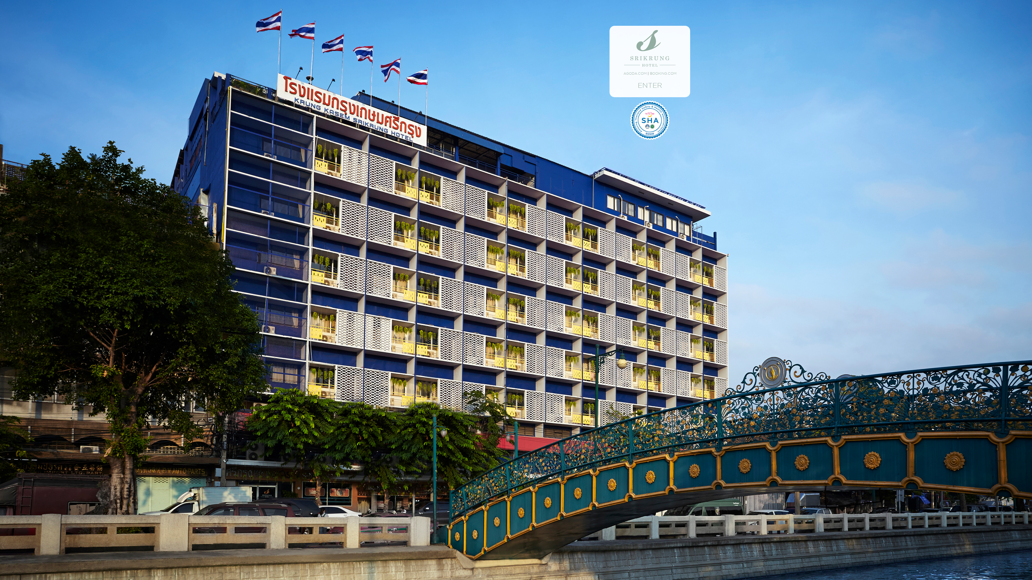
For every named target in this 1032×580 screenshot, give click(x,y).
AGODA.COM (635, 73)
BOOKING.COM (663, 73)
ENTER (650, 85)
